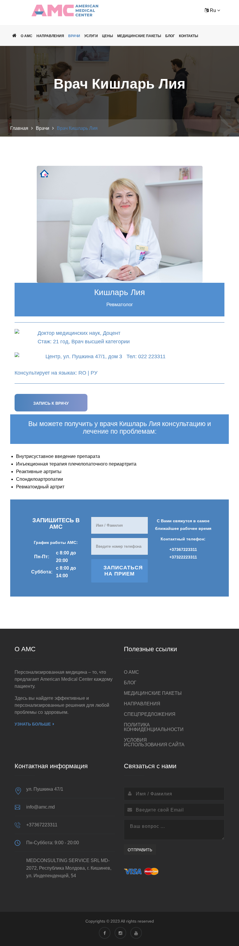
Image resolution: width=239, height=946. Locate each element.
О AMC (26, 36)
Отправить (140, 849)
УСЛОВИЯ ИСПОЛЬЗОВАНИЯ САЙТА (154, 742)
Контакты (188, 36)
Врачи (74, 36)
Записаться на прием (123, 571)
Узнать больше (33, 724)
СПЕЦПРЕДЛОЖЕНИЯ (149, 714)
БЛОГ (170, 36)
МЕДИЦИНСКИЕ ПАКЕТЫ (139, 36)
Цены (107, 36)
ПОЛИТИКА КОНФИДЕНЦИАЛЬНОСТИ (154, 727)
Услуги (91, 36)
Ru (213, 10)
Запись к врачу (51, 403)
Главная (19, 128)
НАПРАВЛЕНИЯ (50, 36)
